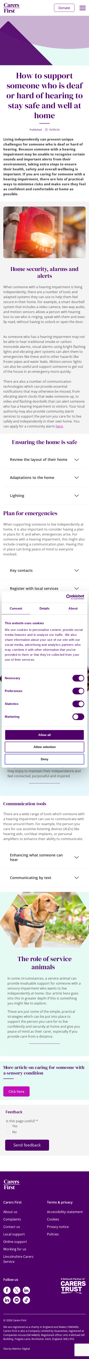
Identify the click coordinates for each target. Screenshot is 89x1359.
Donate (64, 7)
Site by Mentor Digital (16, 1348)
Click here (16, 1091)
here (59, 426)
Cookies (53, 1219)
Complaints (12, 1219)
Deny (44, 759)
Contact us (11, 1226)
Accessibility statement (65, 1212)
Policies (53, 1234)
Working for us (14, 1249)
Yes (15, 1126)
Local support (14, 1234)
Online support (15, 1241)
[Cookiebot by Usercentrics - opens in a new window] (66, 597)
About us (10, 1212)
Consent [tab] (16, 608)
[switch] (78, 691)
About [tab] (73, 608)
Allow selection (45, 747)
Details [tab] (45, 608)
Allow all (44, 735)
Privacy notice (58, 1226)
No (14, 1132)
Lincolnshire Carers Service (18, 1259)
